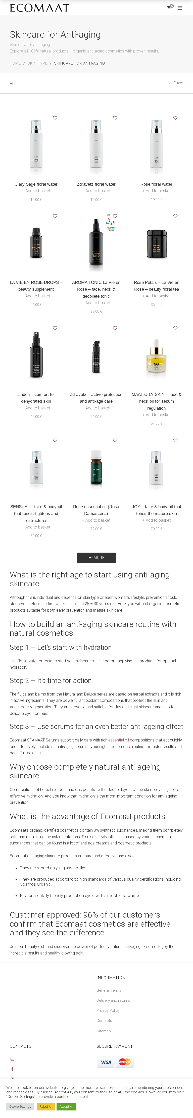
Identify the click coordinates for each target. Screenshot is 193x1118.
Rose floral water (156, 184)
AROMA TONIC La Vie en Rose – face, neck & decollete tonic (96, 289)
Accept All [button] (66, 1106)
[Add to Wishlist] (55, 118)
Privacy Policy (108, 1010)
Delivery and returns (113, 1000)
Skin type (37, 63)
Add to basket (37, 190)
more (99, 558)
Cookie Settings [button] (20, 1106)
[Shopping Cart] (169, 7)
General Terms (108, 990)
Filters (178, 83)
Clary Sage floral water (36, 184)
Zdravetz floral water (96, 184)
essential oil (118, 740)
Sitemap (103, 1031)
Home (15, 63)
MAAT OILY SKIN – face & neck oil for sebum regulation (156, 401)
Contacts (104, 1020)
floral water (28, 661)
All (13, 83)
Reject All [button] (46, 1106)
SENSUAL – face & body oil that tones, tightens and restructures (36, 513)
